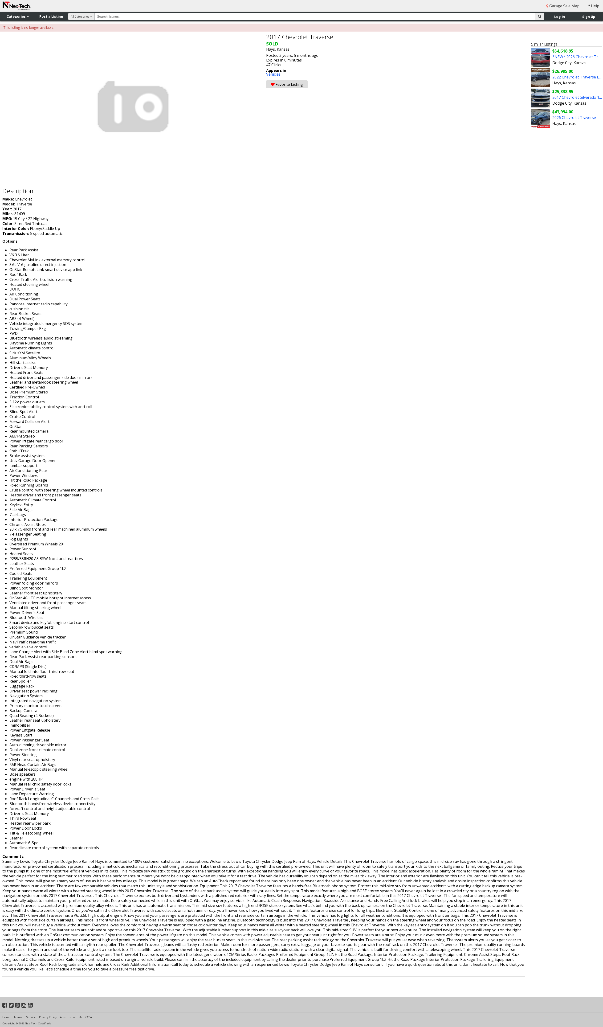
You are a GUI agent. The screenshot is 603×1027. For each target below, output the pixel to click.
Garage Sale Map (563, 5)
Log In (559, 16)
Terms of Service (25, 1017)
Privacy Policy (48, 1017)
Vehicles (273, 74)
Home (6, 1017)
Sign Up (588, 16)
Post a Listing (51, 16)
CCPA (88, 1017)
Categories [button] (17, 16)
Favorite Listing (289, 84)
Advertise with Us (71, 1017)
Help (594, 5)
